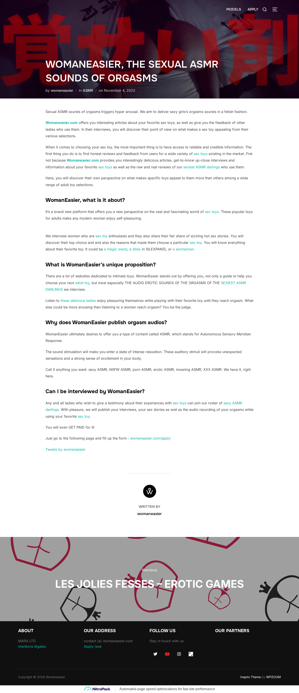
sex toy (102, 236)
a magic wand (115, 249)
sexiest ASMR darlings (201, 167)
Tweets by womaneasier (65, 449)
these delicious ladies (78, 300)
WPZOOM (273, 677)
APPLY (253, 9)
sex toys (201, 153)
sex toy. (196, 242)
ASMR (88, 90)
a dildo (135, 249)
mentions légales (32, 646)
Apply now (93, 646)
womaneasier (62, 90)
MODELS (233, 9)
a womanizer (183, 249)
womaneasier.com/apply (150, 438)
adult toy (82, 283)
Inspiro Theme (250, 677)
